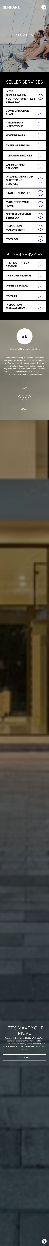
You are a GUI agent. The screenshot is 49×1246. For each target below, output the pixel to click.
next (28, 394)
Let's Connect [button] (25, 1054)
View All (24, 406)
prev (21, 394)
